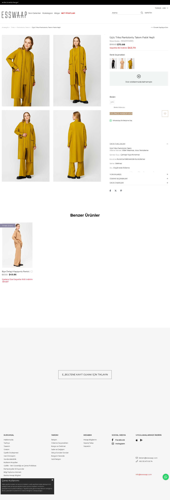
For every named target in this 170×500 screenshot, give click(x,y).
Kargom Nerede (58, 456)
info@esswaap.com (144, 474)
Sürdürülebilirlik (10, 459)
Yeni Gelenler (34, 13)
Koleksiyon (47, 13)
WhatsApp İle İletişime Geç (122, 120)
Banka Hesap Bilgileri (12, 475)
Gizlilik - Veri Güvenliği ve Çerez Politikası (20, 466)
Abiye (57, 13)
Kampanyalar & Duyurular (14, 469)
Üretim (6, 449)
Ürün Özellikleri (117, 144)
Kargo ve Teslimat (58, 446)
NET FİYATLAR (68, 13)
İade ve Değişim (57, 449)
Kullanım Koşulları (11, 462)
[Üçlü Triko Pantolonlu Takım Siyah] (113, 63)
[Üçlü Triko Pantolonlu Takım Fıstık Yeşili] (130, 63)
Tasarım (7, 446)
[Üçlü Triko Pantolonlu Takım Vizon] (122, 63)
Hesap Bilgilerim (90, 440)
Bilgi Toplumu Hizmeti (12, 472)
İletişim (54, 440)
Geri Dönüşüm (9, 456)
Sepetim (87, 446)
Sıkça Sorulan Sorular (60, 453)
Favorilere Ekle (31, 271)
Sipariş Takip (89, 443)
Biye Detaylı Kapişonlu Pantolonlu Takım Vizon (16, 271)
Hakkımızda (8, 440)
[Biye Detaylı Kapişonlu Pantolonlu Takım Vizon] (17, 245)
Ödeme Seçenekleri (119, 179)
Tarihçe (7, 443)
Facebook (120, 440)
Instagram (120, 444)
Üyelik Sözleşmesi (11, 453)
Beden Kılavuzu (119, 107)
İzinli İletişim (56, 459)
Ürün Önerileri (117, 183)
